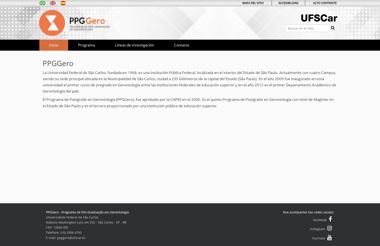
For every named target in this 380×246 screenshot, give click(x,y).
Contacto (181, 45)
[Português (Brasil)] (42, 2)
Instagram (317, 229)
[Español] (74, 22)
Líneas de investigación (134, 45)
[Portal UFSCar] (319, 22)
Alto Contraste (325, 3)
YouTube (318, 238)
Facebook (320, 220)
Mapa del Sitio (253, 3)
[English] (53, 2)
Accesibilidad (288, 3)
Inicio (53, 45)
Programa (86, 45)
